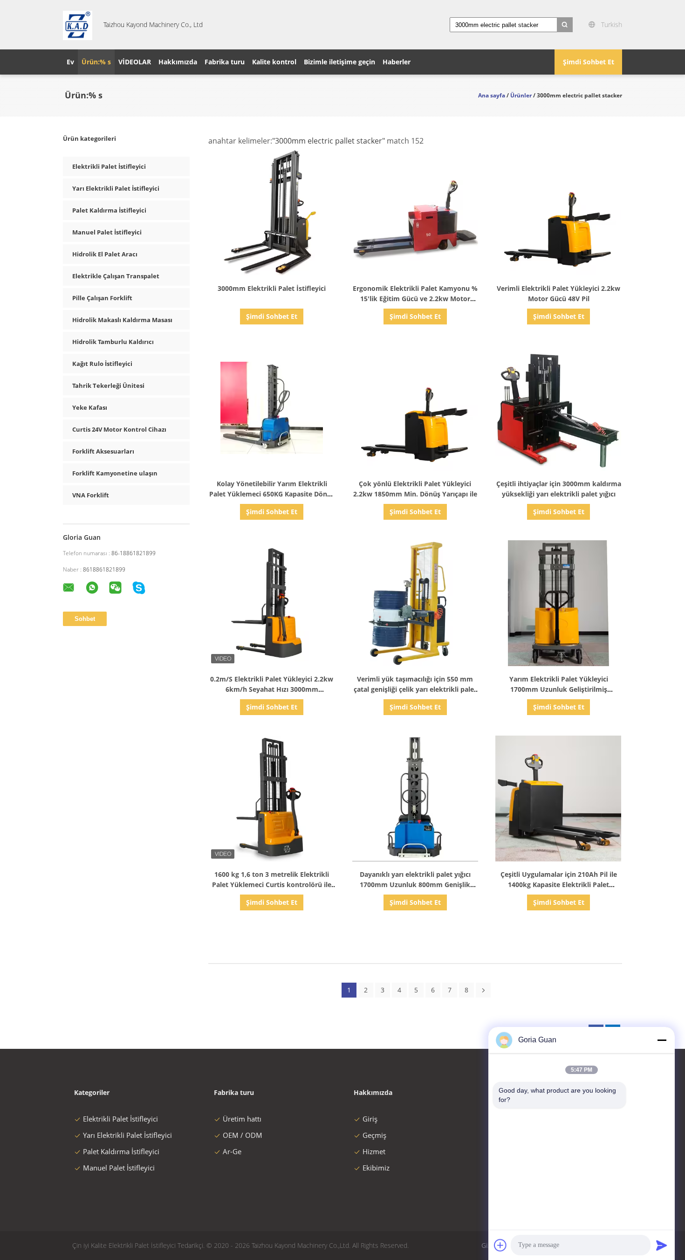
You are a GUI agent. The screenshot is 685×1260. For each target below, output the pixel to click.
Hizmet (374, 1151)
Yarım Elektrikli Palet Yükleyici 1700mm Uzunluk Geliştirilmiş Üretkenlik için (558, 689)
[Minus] (661, 1040)
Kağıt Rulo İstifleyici (102, 363)
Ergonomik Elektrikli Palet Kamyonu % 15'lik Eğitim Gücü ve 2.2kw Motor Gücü (415, 298)
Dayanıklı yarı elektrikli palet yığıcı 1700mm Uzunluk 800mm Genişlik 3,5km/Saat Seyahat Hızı (415, 884)
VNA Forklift (90, 495)
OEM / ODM (242, 1135)
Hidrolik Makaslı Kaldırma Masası (122, 320)
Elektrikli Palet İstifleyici (109, 166)
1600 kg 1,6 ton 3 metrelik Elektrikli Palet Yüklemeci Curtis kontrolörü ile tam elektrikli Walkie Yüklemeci (271, 884)
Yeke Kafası (89, 407)
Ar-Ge (232, 1151)
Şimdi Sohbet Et (588, 61)
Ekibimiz (376, 1167)
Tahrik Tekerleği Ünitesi (108, 385)
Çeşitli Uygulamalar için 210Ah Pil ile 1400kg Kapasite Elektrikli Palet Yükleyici (558, 884)
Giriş (370, 1118)
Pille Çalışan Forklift (102, 298)
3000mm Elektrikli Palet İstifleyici (272, 288)
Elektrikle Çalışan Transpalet (115, 276)
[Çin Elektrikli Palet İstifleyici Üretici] (77, 24)
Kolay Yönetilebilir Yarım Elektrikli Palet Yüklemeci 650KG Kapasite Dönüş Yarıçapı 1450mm (272, 494)
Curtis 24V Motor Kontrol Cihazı (119, 429)
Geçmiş (374, 1135)
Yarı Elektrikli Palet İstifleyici (115, 188)
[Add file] (500, 1245)
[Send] (661, 1245)
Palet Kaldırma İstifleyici (109, 210)
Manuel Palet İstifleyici (107, 232)
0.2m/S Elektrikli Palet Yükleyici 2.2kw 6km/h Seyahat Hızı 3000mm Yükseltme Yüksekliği (271, 689)
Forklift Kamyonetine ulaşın (115, 473)
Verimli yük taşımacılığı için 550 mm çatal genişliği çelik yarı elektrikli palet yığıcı (415, 689)
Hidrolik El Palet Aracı (104, 254)
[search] (565, 24)
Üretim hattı (242, 1118)
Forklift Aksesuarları (103, 451)
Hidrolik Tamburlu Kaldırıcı (113, 341)
